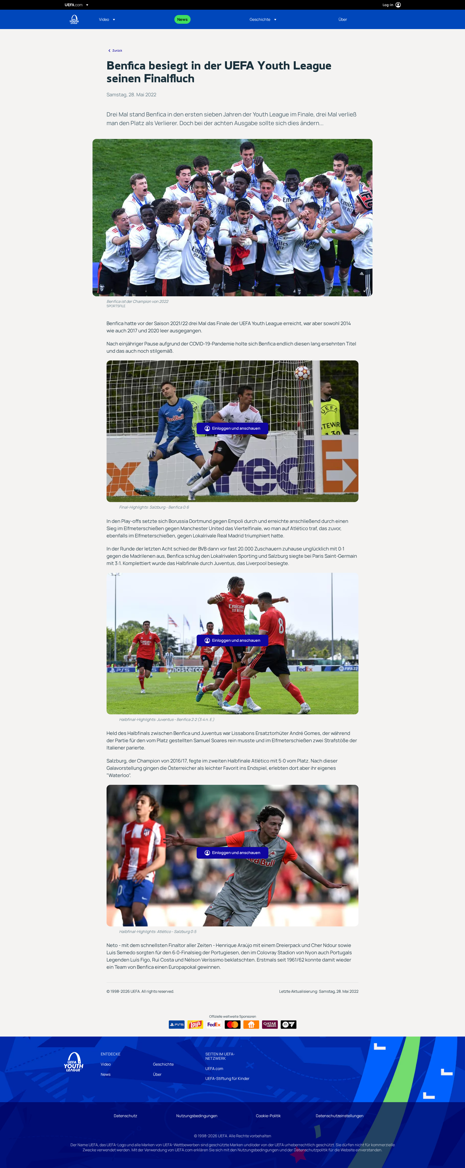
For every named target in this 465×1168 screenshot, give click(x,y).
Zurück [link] (117, 50)
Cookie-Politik (268, 1115)
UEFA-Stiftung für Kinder (227, 1078)
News (105, 1074)
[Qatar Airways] (270, 1024)
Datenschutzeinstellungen (340, 1115)
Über (157, 1074)
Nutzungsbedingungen (196, 1115)
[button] (107, 19)
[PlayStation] (177, 1024)
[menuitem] (132, 19)
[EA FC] (288, 1024)
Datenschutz (125, 1115)
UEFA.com (214, 1068)
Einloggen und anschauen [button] (236, 428)
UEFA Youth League (74, 19)
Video (106, 1064)
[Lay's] (195, 1024)
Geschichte (163, 1064)
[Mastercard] (232, 1024)
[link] (182, 19)
